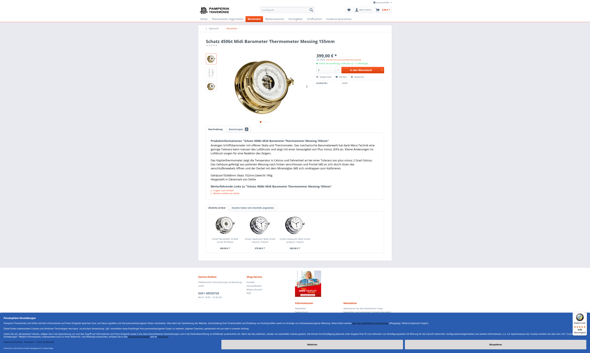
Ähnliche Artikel (216, 207)
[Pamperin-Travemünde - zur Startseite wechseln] (215, 11)
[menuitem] (287, 10)
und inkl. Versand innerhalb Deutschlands (343, 59)
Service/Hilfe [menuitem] (383, 2)
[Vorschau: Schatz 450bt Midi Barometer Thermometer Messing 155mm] (211, 59)
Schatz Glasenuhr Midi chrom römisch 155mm (260, 240)
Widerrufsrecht (254, 289)
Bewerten (359, 76)
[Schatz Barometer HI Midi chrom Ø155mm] (225, 225)
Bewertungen (238, 129)
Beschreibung (215, 129)
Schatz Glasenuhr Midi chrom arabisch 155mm (295, 240)
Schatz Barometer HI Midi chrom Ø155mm (225, 240)
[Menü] (585, 313)
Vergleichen (325, 76)
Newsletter (300, 308)
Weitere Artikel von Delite (226, 193)
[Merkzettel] (349, 10)
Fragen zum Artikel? (223, 190)
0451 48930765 (208, 293)
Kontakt (250, 282)
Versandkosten (254, 285)
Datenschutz (301, 312)
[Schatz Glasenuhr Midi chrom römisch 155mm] (260, 225)
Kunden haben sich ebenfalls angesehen (253, 207)
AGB (249, 293)
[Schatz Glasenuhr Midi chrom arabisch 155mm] (295, 225)
